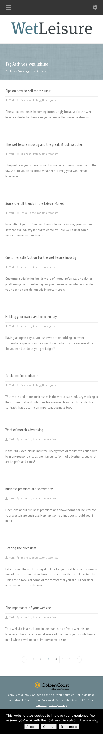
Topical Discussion (30, 212)
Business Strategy (30, 100)
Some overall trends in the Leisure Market (34, 203)
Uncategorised (50, 100)
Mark (11, 100)
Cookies (41, 705)
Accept (31, 727)
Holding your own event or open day (31, 316)
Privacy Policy (58, 705)
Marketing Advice (30, 267)
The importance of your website (28, 607)
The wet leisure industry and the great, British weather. (44, 144)
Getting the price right (21, 548)
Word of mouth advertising (24, 430)
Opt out (49, 727)
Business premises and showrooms (29, 489)
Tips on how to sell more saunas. (28, 90)
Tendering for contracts (21, 375)
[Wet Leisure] (51, 33)
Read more (69, 727)
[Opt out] (97, 721)
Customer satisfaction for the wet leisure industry (40, 257)
